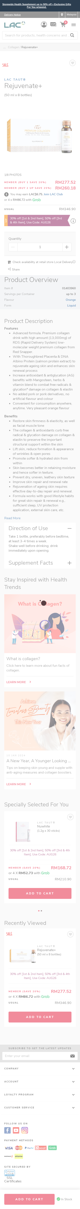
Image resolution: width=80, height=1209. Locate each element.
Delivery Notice (12, 14)
